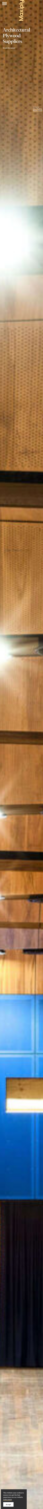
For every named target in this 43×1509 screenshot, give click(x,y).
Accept (8, 1504)
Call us (35, 109)
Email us (39, 109)
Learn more (7, 1499)
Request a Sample (37, 110)
